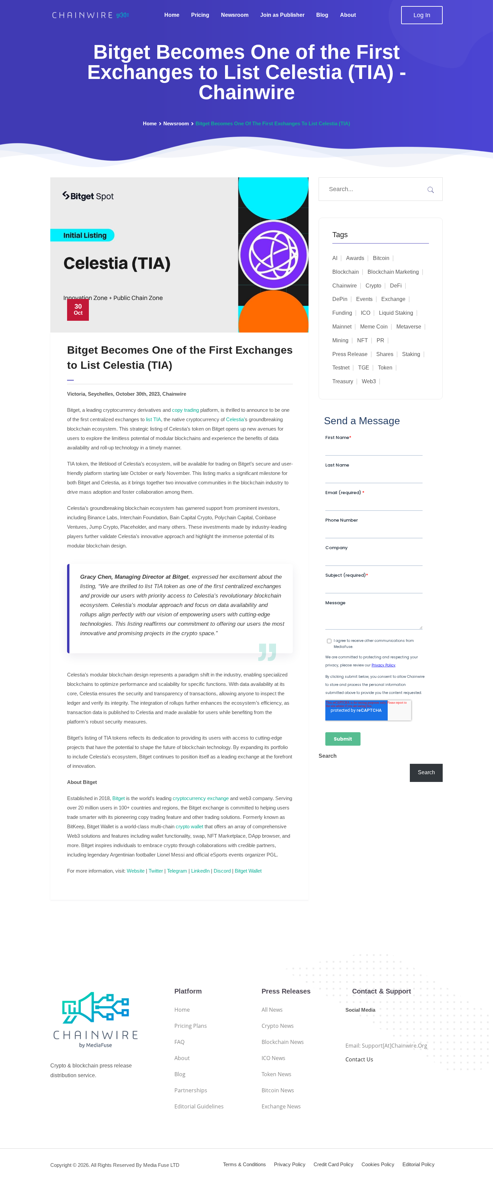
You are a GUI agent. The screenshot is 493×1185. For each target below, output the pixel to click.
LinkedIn (200, 871)
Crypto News (278, 1025)
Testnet (340, 367)
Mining (340, 340)
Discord (221, 871)
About (348, 15)
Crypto (373, 286)
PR (380, 340)
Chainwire (344, 286)
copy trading (185, 410)
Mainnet (341, 327)
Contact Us (359, 1059)
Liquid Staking (396, 313)
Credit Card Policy (333, 1164)
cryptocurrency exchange (200, 798)
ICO (365, 313)
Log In (422, 15)
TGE (363, 367)
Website (135, 871)
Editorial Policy (418, 1164)
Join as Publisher (282, 15)
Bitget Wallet (247, 871)
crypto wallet (189, 826)
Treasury (342, 381)
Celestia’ (235, 419)
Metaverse (408, 327)
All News (272, 1009)
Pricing (200, 15)
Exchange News (281, 1106)
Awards (355, 258)
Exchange (393, 299)
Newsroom (235, 15)
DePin (339, 299)
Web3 (369, 381)
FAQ (179, 1042)
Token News (276, 1074)
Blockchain (345, 272)
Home (171, 15)
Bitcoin (381, 258)
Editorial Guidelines (199, 1106)
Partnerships (190, 1090)
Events (364, 299)
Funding (342, 313)
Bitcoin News (278, 1090)
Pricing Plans (190, 1025)
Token (385, 367)
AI (334, 258)
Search (328, 756)
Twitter (155, 871)
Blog (322, 15)
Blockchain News (283, 1042)
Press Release (350, 354)
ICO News (273, 1058)
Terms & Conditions (244, 1164)
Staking (411, 354)
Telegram (176, 871)
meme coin (374, 327)
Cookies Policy (378, 1164)
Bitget (118, 798)
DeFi (396, 286)
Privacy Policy (290, 1164)
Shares (384, 354)
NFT (362, 340)
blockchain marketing (393, 272)
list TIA (153, 419)
